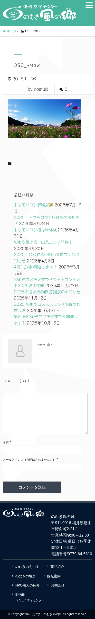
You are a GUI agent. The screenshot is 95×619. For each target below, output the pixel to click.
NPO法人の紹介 (27, 585)
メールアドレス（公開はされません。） (29, 459)
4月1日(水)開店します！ (35, 267)
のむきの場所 (25, 576)
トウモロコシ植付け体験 (35, 230)
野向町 (30, 597)
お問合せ (58, 585)
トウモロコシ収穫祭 (31, 205)
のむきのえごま (27, 567)
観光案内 (54, 576)
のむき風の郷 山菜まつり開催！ (43, 242)
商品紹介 (57, 567)
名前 (6, 442)
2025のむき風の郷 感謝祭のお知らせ (47, 292)
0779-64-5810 (80, 554)
